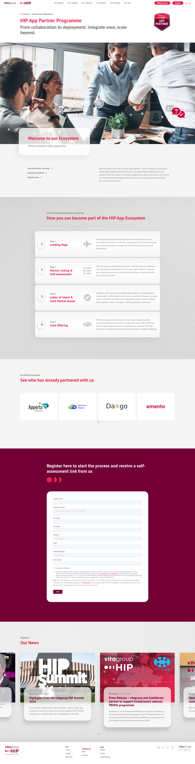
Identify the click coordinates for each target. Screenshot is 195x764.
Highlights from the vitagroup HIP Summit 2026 (56, 699)
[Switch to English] (189, 3)
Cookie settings (105, 757)
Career (68, 750)
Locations (85, 755)
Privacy (102, 753)
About (84, 752)
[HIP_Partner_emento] (155, 406)
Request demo (162, 3)
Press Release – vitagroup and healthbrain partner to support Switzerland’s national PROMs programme (136, 701)
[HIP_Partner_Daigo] (117, 407)
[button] (17, 408)
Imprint (102, 750)
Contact (178, 3)
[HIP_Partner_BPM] (77, 407)
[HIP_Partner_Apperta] (38, 406)
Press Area (69, 757)
